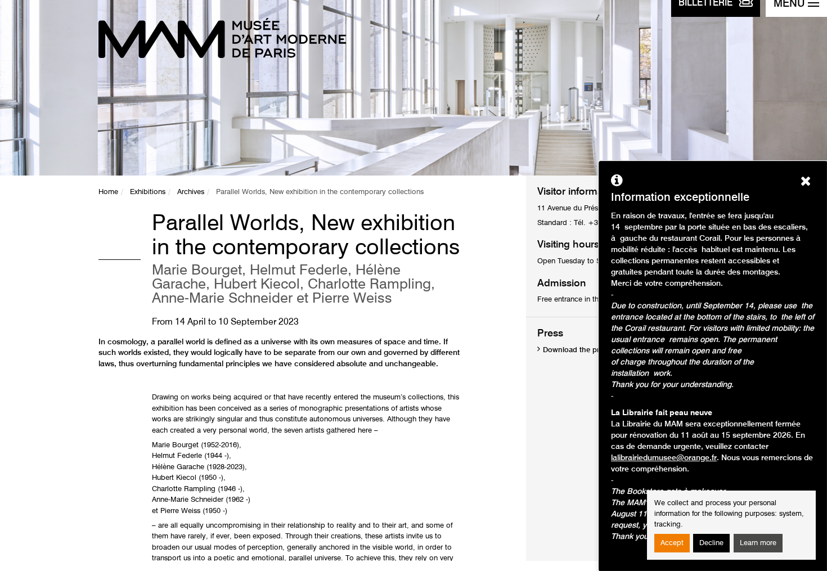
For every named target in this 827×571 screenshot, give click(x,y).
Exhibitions (147, 192)
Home (108, 192)
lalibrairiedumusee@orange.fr (664, 458)
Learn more (758, 543)
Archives (190, 192)
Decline (711, 543)
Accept (672, 543)
